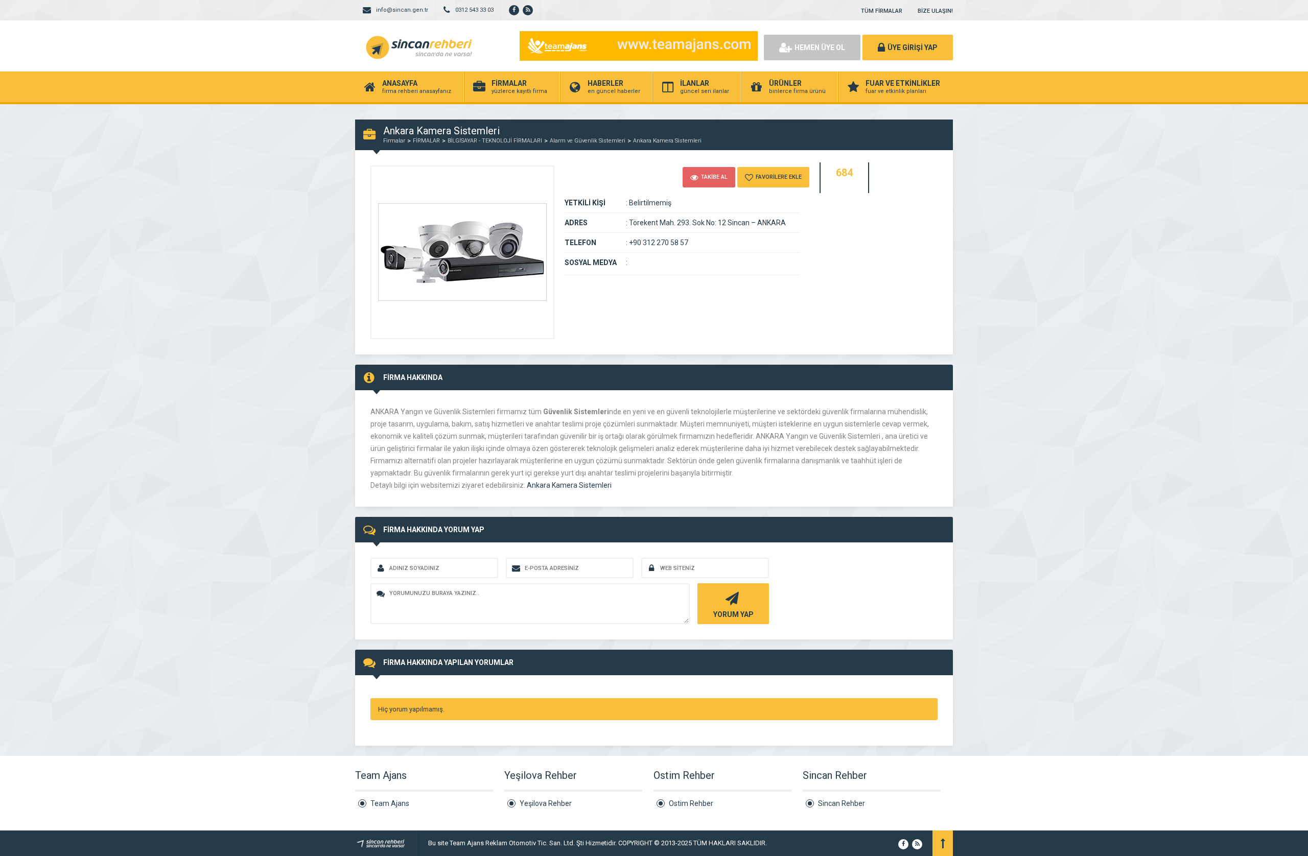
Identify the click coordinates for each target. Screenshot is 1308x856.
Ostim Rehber (691, 803)
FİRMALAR (426, 140)
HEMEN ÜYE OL (820, 47)
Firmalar (394, 140)
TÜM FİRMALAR (881, 11)
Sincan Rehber (841, 803)
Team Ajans (389, 803)
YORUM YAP (733, 614)
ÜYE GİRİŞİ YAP (912, 47)
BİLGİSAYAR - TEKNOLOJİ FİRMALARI (495, 140)
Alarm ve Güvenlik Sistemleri (587, 140)
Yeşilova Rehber (546, 803)
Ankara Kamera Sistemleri (667, 140)
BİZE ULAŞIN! (935, 11)
